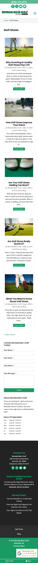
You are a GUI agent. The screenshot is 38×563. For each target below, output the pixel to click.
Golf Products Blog (19, 70)
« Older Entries (9, 335)
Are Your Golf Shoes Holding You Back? (19, 184)
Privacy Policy (19, 546)
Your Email (9, 358)
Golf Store (19, 529)
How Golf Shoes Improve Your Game (19, 124)
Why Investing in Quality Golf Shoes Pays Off (19, 63)
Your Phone (9, 366)
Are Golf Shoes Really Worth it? (19, 242)
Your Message (10, 373)
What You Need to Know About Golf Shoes (19, 300)
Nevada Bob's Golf (14, 67)
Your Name (9, 350)
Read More (19, 89)
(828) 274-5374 (19, 1)
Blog (19, 534)
